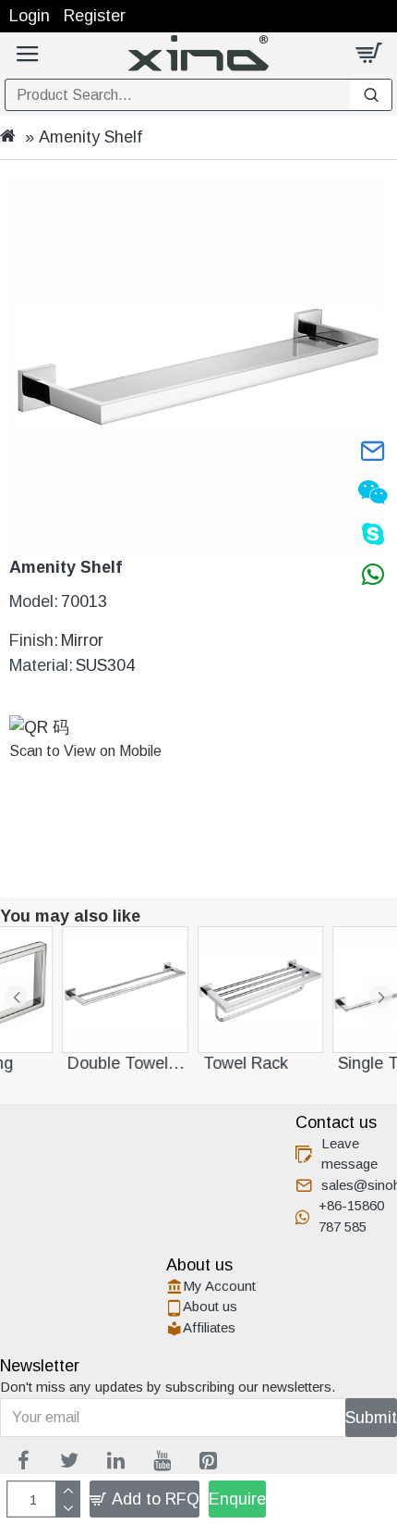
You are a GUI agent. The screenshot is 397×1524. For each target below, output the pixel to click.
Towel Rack (150, 1063)
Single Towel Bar (303, 1063)
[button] (16, 997)
